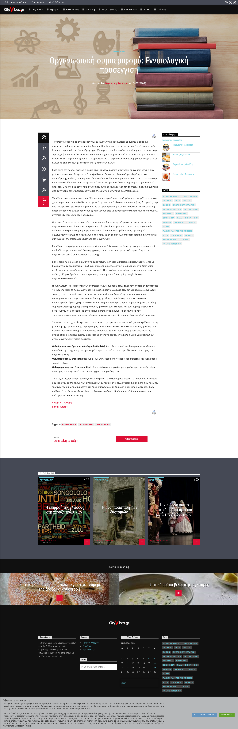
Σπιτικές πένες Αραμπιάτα (183, 174)
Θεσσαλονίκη (191, 209)
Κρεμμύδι (168, 214)
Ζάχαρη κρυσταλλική (184, 205)
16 (155, 663)
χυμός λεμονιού (172, 244)
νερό (186, 239)
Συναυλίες (179, 222)
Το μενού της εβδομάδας (172, 140)
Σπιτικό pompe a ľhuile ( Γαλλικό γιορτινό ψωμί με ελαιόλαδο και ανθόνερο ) (60, 587)
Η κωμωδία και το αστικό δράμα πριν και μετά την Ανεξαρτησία (174, 509)
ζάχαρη (189, 235)
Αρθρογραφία (119, 51)
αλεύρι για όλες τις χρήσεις (177, 231)
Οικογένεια (168, 218)
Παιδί (179, 218)
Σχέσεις (191, 222)
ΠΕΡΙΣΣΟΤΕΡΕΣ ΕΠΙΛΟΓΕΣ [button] (205, 715)
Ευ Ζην (147, 9)
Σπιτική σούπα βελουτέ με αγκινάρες (179, 584)
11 (127, 663)
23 (155, 667)
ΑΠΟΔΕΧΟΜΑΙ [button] (227, 715)
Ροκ (196, 218)
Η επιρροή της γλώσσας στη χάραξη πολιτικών (65, 510)
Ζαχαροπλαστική (172, 209)
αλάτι (166, 226)
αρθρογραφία (69, 424)
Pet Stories (130, 9)
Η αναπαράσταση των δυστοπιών (119, 510)
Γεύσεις (162, 9)
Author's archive (131, 439)
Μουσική (90, 9)
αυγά (165, 235)
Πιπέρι (188, 218)
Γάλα (177, 201)
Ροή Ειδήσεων (57, 2)
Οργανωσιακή (86, 424)
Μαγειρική (181, 214)
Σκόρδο (167, 222)
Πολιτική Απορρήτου (15, 2)
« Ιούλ (123, 683)
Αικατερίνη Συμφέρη (116, 83)
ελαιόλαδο (176, 235)
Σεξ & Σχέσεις (109, 9)
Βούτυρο (167, 201)
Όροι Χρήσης (38, 2)
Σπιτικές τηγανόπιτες (181, 154)
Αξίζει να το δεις (172, 196)
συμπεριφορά (103, 424)
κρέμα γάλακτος (172, 239)
